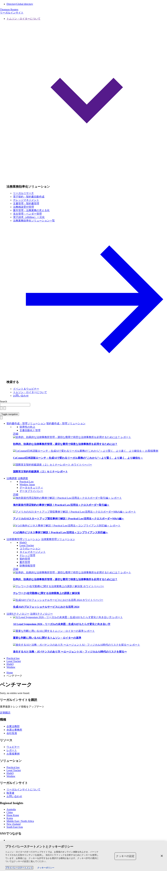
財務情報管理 (27, 565)
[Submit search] (4, 408)
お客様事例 (151, 450)
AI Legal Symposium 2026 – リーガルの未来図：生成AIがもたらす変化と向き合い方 (61, 624)
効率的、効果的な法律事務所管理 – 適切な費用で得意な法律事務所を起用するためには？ (65, 444)
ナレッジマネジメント (26, 200)
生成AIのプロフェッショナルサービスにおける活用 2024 (46, 606)
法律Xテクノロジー (18, 613)
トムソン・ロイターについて (30, 392)
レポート (126, 437)
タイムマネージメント (33, 552)
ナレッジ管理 (27, 555)
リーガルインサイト (11, 12)
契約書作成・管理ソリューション (26, 423)
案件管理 (25, 562)
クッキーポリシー (45, 867)
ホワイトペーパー (81, 464)
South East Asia (15, 827)
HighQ (23, 542)
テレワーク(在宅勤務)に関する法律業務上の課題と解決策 (46, 593)
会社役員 (12, 733)
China (10, 812)
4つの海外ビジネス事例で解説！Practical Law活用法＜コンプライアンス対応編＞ (60, 532)
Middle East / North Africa (20, 821)
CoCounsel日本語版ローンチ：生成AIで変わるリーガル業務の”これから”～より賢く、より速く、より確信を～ (78, 457)
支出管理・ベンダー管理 (27, 213)
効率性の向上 (27, 426)
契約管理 (25, 558)
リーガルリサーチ (23, 193)
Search (3, 401)
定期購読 (5, 712)
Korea (10, 818)
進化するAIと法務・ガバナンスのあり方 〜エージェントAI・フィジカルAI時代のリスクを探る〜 (70, 651)
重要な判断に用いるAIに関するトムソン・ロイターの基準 (47, 637)
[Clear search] (1, 408)
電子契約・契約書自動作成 (28, 196)
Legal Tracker (27, 545)
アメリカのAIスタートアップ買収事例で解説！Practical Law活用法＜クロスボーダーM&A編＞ (68, 518)
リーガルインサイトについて (23, 789)
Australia (11, 809)
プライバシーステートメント (19, 867)
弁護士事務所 (14, 729)
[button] (87, 99)
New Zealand (14, 824)
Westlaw (11, 667)
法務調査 (12, 478)
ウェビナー (13, 746)
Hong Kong (13, 815)
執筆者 (10, 793)
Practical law (13, 658)
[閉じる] (161, 855)
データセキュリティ (31, 487)
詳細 (15, 433)
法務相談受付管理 (23, 206)
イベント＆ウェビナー (26, 388)
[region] (83, 856)
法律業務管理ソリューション (23, 539)
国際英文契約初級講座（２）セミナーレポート (40, 471)
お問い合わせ (21, 395)
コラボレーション (30, 548)
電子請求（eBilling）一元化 (29, 217)
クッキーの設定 (125, 856)
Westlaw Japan (27, 484)
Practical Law (27, 481)
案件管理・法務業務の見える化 (31, 210)
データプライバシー (31, 491)
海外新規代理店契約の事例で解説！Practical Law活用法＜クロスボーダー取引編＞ (61, 504)
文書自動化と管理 (30, 430)
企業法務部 (13, 726)
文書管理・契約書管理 (26, 203)
